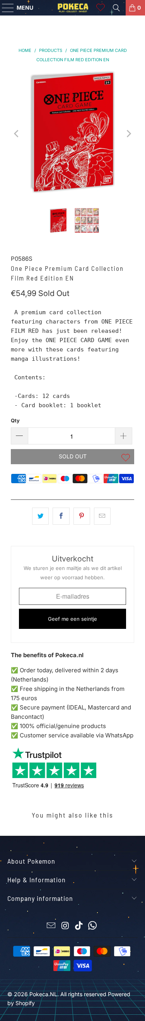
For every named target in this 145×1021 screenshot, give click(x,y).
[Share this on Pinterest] (81, 516)
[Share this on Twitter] (40, 516)
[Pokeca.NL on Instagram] (65, 926)
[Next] (128, 133)
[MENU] (4, 7)
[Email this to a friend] (102, 516)
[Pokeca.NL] (72, 7)
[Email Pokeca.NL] (51, 926)
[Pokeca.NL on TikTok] (79, 926)
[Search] (116, 7)
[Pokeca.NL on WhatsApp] (93, 926)
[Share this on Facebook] (61, 516)
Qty (15, 420)
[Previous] (16, 133)
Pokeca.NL (43, 994)
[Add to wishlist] (125, 458)
